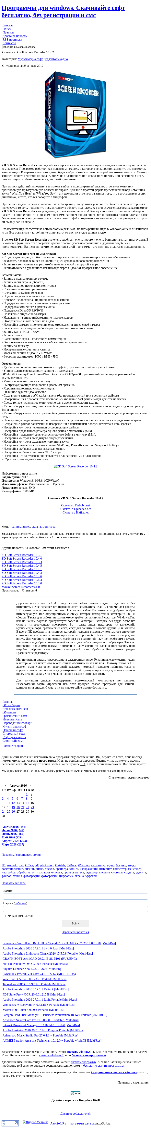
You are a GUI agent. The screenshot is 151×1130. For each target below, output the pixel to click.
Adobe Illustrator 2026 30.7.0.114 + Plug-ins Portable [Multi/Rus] (43, 1030)
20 (18, 807)
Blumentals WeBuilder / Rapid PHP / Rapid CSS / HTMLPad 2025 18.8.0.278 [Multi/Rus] (59, 943)
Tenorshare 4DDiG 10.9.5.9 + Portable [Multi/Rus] (34, 984)
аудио (110, 865)
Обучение (9, 712)
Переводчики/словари (17, 723)
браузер (121, 865)
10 (3, 803)
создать (129, 872)
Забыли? (20, 903)
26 (13, 811)
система (104, 872)
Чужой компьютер (20, 915)
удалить (141, 872)
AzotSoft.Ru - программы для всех (73, 1123)
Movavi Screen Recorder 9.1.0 (21, 587)
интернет (105, 868)
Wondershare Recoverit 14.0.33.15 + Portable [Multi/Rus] (39, 1004)
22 (27, 807)
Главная (8, 25)
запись (16, 526)
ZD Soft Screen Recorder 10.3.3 (22, 562)
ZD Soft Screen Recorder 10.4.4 (22, 579)
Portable (60, 865)
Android (12, 865)
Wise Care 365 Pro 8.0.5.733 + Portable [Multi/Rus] (35, 979)
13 (18, 803)
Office (29, 865)
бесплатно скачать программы (103, 1065)
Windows (84, 865)
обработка (23, 872)
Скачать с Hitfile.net (75, 512)
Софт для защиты (14, 737)
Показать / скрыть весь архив (21, 854)
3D (4, 865)
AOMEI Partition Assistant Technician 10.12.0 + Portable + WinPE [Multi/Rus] (52, 1040)
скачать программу (83, 1062)
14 (22, 803)
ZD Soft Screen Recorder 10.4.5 (22, 565)
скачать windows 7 (51, 1055)
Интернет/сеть (12, 719)
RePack (71, 865)
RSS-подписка (12, 39)
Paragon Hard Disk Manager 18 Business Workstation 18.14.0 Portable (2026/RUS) (55, 1015)
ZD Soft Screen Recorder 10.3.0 (22, 583)
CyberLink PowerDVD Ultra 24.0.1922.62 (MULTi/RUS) (39, 974)
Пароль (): (15, 903)
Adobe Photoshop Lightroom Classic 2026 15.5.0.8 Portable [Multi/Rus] (48, 953)
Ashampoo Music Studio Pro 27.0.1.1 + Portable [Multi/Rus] (40, 1035)
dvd (21, 865)
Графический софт (15, 715)
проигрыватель (74, 872)
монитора (48, 526)
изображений (89, 868)
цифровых (66, 876)
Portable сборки (13, 745)
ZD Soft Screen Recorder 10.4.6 (22, 576)
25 (8, 811)
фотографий (49, 876)
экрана (36, 526)
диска (39, 868)
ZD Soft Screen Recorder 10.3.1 (22, 555)
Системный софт (14, 733)
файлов (6, 876)
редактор (92, 872)
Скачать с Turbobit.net (75, 505)
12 (13, 803)
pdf (37, 865)
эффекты (91, 876)
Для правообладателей (75, 1113)
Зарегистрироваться (75, 932)
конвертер (120, 868)
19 (13, 807)
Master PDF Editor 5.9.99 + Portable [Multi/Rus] (33, 1009)
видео (26, 526)
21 (22, 807)
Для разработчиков (15, 708)
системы (117, 872)
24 (3, 811)
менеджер (134, 868)
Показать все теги (14, 883)
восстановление (12, 868)
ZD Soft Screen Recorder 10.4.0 (22, 558)
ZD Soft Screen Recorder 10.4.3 (22, 572)
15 (27, 803)
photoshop (46, 865)
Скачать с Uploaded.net (75, 509)
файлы (17, 876)
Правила (8, 32)
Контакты (9, 43)
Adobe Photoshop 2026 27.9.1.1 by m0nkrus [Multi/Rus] (38, 948)
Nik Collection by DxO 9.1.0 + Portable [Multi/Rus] (35, 963)
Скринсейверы (13, 740)
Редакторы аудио (56, 59)
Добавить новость (15, 36)
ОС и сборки (11, 705)
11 (8, 803)
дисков (49, 868)
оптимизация (41, 872)
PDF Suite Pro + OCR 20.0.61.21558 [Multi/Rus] (34, 994)
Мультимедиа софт (30, 59)
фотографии (31, 876)
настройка (8, 872)
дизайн (29, 868)
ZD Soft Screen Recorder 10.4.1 (22, 569)
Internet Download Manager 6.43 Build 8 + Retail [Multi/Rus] (41, 1025)
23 (32, 807)
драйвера (62, 868)
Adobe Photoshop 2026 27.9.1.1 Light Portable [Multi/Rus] (40, 999)
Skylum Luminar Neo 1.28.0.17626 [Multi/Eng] (32, 969)
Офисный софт (13, 730)
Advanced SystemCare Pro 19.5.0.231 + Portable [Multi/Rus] (41, 1020)
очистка (56, 872)
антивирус (98, 865)
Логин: (8, 891)
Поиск (7, 29)
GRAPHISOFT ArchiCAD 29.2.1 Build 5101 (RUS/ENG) (40, 958)
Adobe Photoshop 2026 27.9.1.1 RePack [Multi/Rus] (36, 989)
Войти (75, 923)
